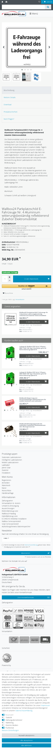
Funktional (10, 728)
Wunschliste (8, 293)
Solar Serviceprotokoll (10, 524)
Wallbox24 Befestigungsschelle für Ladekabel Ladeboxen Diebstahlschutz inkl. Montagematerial (32, 425)
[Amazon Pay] (28, 610)
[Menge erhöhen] (9, 277)
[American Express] (18, 618)
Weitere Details (10, 97)
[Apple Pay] (39, 625)
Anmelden (6, 483)
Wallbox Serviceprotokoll (11, 521)
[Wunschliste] (39, 2)
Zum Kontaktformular (26, 597)
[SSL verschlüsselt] (7, 658)
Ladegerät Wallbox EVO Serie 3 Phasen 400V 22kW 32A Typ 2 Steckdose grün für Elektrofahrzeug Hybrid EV (32, 374)
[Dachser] (35, 639)
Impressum (45, 705)
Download (7, 104)
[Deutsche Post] (14, 639)
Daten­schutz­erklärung (23, 710)
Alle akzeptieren (26, 740)
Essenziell (9, 715)
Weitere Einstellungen (10, 730)
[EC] (7, 625)
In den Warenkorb (31, 279)
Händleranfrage (8, 493)
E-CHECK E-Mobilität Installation (14, 519)
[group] (10, 319)
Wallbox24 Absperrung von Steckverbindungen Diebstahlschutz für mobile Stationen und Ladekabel (32, 399)
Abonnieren (25, 553)
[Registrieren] (7, 2)
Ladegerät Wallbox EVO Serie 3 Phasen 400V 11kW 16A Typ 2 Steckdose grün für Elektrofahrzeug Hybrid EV (32, 348)
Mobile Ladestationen (10, 462)
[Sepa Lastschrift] (18, 610)
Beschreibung (9, 90)
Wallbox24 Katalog (9, 513)
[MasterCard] (7, 618)
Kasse (4, 488)
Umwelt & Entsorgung (10, 506)
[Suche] (48, 7)
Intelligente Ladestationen (12, 460)
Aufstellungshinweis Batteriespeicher (16, 526)
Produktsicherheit (10, 112)
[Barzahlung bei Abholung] (39, 618)
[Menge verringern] (9, 280)
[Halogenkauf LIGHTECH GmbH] (14, 569)
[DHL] (24, 639)
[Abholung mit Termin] (45, 639)
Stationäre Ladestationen (11, 457)
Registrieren (6, 480)
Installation (6, 473)
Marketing (9, 722)
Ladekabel (6, 465)
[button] (26, 287)
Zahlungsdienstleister (14, 720)
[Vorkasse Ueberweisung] (18, 625)
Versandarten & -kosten (11, 503)
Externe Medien (12, 725)
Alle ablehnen (26, 745)
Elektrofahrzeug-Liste (10, 511)
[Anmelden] (2, 2)
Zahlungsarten (7, 500)
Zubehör (5, 470)
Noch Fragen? (9, 119)
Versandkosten (19, 299)
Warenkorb (6, 485)
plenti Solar (6, 467)
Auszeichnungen (8, 508)
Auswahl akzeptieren (26, 735)
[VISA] (39, 610)
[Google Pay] (28, 625)
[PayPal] (7, 610)
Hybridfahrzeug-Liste (10, 516)
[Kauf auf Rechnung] (28, 618)
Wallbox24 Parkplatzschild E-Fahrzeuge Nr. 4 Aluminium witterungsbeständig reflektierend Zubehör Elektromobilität (33, 314)
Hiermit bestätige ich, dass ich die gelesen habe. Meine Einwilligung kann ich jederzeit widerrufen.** (27, 546)
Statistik (9, 717)
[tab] (26, 90)
